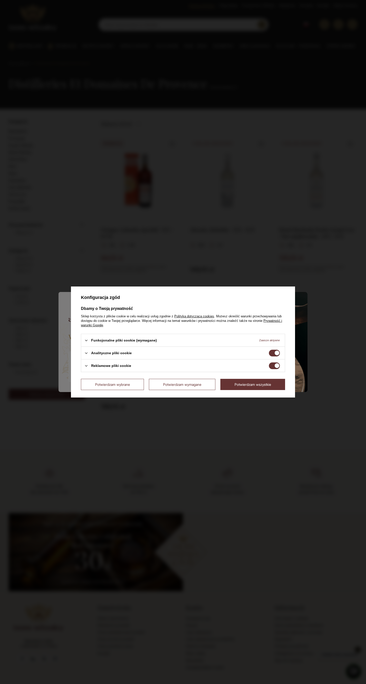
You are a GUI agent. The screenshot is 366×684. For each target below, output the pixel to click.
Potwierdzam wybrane (112, 384)
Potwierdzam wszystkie (253, 384)
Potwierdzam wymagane (182, 384)
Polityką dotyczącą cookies (194, 316)
